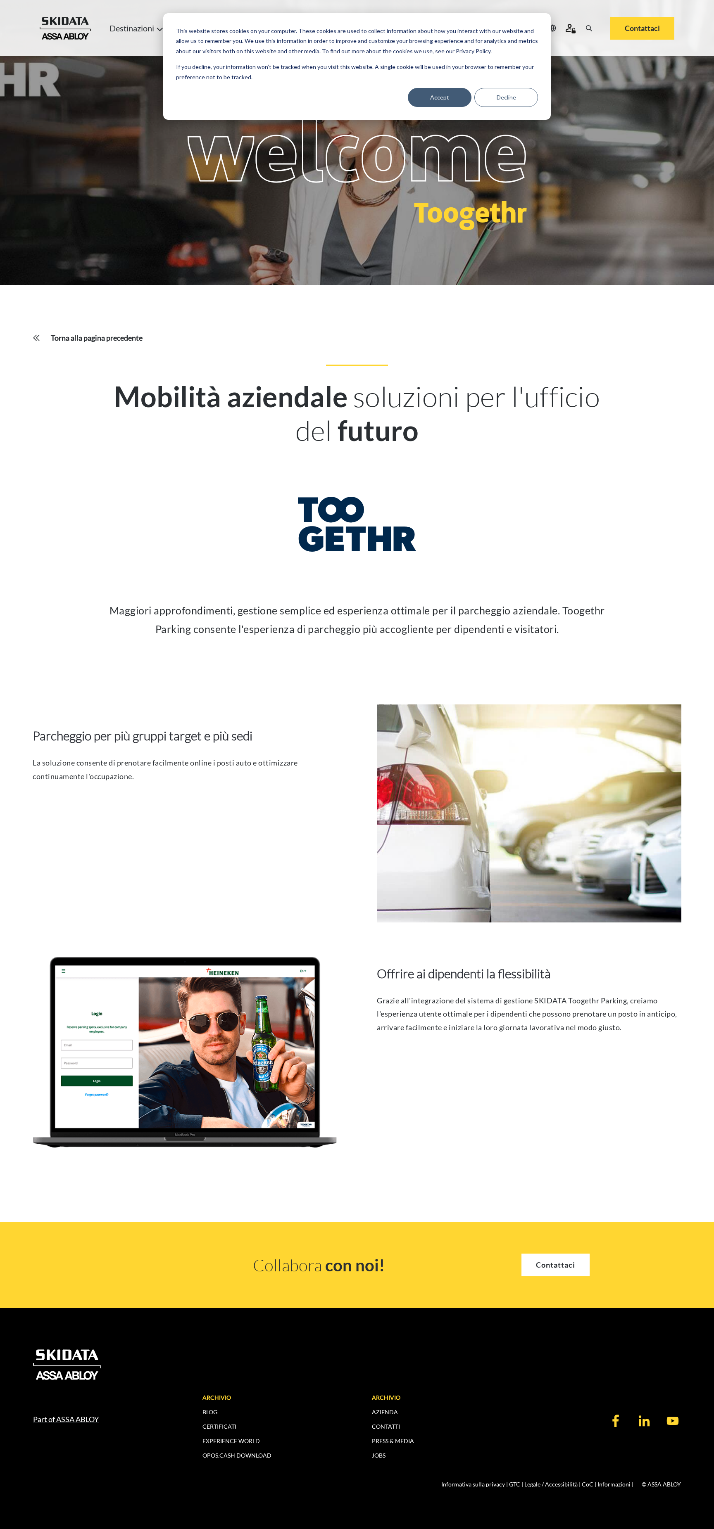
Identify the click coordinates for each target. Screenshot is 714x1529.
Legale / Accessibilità (551, 1484)
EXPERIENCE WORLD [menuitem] (231, 1440)
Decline (506, 97)
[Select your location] (552, 28)
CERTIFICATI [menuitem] (219, 1426)
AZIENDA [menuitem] (385, 1411)
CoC (587, 1484)
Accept (439, 97)
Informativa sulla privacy (473, 1484)
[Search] (589, 28)
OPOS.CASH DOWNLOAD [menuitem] (236, 1455)
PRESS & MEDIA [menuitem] (393, 1440)
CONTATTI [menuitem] (386, 1426)
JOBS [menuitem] (379, 1455)
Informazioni (614, 1484)
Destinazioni (131, 28)
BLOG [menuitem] (209, 1411)
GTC (514, 1484)
